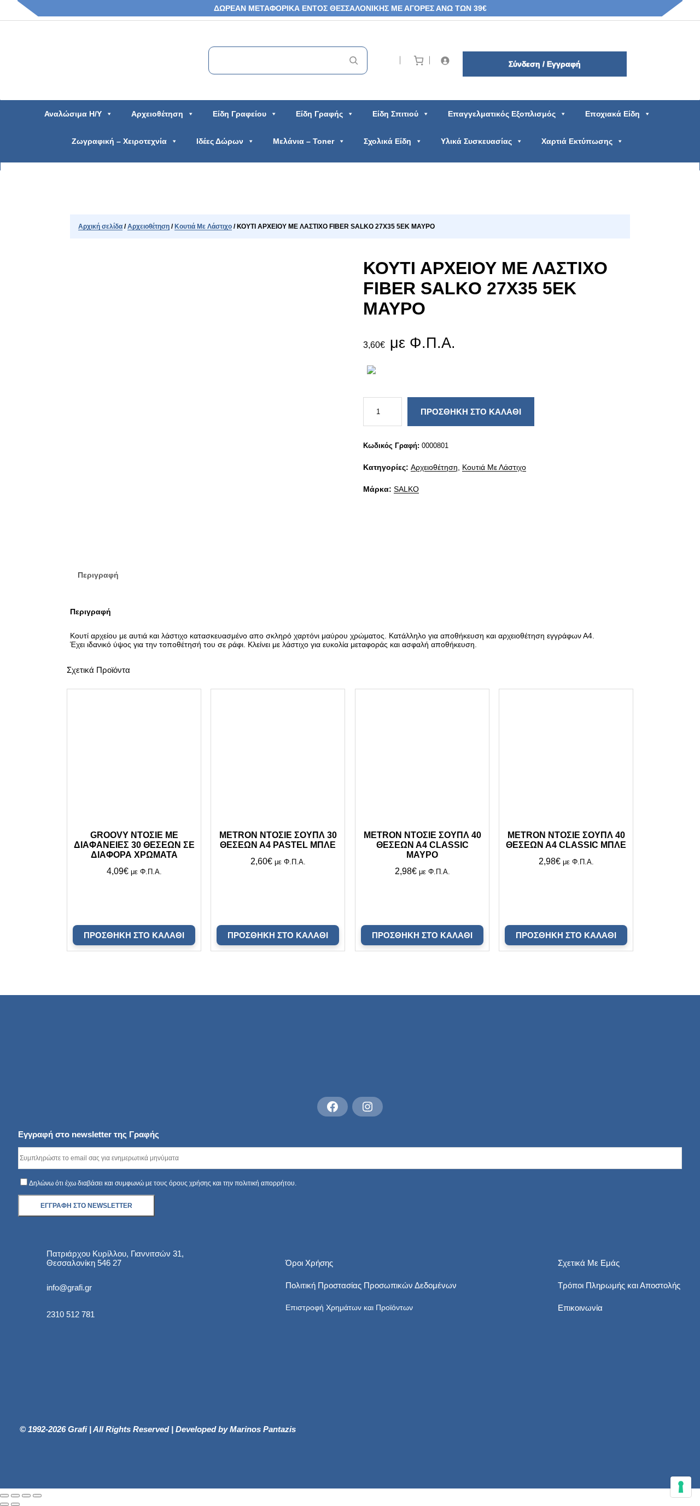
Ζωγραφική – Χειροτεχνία (119, 141)
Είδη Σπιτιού (395, 113)
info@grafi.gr (69, 1287)
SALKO (406, 489)
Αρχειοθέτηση (157, 113)
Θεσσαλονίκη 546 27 (83, 1262)
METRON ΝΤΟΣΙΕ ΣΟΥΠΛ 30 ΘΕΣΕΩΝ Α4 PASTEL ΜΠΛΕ (278, 840)
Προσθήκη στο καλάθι (471, 411)
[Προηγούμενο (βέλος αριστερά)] (4, 1504)
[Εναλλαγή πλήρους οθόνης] (15, 1495)
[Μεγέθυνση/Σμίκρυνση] (4, 1495)
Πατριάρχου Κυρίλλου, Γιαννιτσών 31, (115, 1253)
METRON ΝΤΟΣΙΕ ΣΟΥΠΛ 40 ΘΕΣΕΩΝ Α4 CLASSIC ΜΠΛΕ (566, 840)
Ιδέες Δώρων (219, 141)
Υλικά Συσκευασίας (476, 141)
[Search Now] (353, 60)
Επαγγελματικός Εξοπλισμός (502, 113)
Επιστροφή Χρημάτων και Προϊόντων (349, 1307)
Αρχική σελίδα (100, 226)
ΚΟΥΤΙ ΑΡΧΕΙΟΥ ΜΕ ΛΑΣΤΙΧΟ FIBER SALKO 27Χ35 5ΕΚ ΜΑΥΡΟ (485, 288)
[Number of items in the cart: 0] (418, 60)
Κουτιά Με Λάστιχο (203, 226)
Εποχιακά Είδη (612, 113)
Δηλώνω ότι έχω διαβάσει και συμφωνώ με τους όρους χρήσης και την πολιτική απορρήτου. (162, 1183)
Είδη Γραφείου (239, 113)
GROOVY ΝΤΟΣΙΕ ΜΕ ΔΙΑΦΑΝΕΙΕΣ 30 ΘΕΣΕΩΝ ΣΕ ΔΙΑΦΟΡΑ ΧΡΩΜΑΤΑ (133, 844)
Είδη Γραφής (319, 113)
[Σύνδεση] (447, 60)
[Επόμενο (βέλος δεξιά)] (15, 1504)
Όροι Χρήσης (309, 1262)
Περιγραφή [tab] (98, 575)
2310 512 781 (70, 1314)
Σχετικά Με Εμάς (589, 1262)
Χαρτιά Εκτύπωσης (576, 141)
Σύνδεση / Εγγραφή (545, 64)
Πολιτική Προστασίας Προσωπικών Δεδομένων (371, 1285)
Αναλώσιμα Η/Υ (73, 113)
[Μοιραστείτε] (26, 1495)
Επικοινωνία (580, 1307)
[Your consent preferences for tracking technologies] (680, 1486)
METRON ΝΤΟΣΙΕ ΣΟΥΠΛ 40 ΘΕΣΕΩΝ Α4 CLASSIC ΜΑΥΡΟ (422, 844)
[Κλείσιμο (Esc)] (37, 1495)
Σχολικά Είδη (387, 141)
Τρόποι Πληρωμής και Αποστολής (619, 1285)
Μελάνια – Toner (303, 141)
